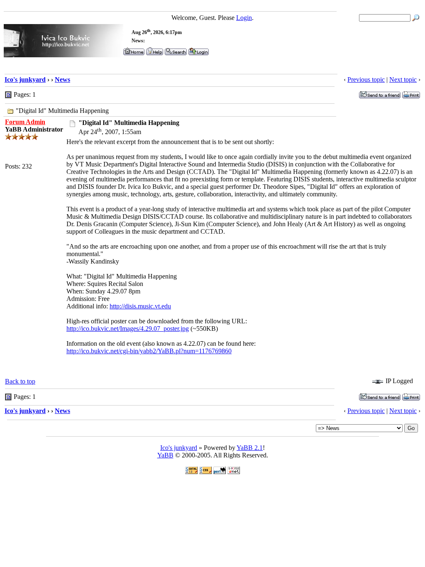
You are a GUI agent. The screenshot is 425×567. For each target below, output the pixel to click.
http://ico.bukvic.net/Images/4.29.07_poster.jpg (127, 328)
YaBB (165, 455)
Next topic (403, 79)
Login (244, 17)
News (62, 79)
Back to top (20, 381)
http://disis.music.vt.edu (140, 306)
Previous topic (366, 79)
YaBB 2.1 (250, 447)
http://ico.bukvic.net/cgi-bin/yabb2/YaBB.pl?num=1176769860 (149, 350)
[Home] (63, 55)
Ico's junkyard (25, 79)
